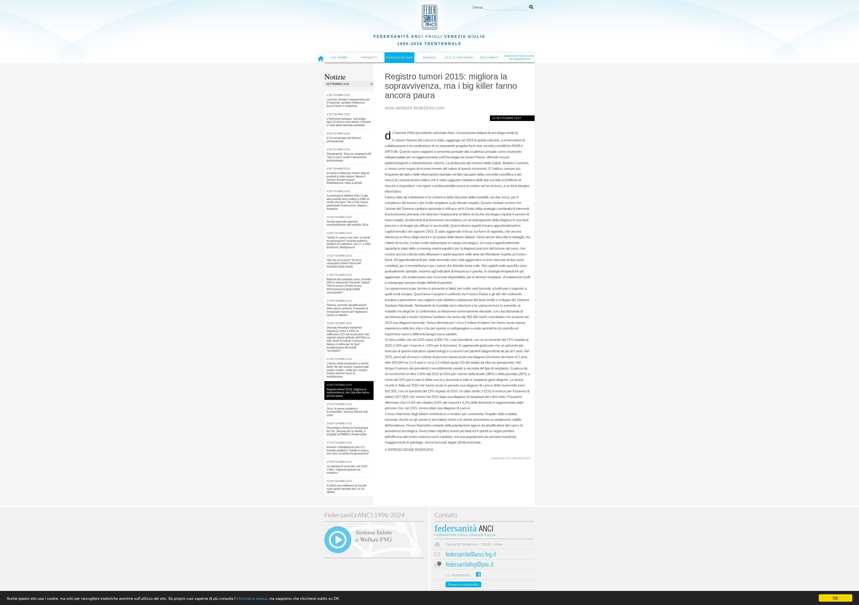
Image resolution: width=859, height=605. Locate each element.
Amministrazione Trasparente (519, 57)
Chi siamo (339, 57)
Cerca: (477, 7)
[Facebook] (478, 574)
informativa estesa (251, 598)
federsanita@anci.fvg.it (471, 555)
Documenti (489, 57)
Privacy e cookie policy (463, 584)
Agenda (429, 57)
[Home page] (320, 59)
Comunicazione (399, 57)
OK (835, 598)
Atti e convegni (459, 57)
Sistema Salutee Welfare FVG (374, 535)
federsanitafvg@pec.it (469, 565)
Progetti (369, 57)
